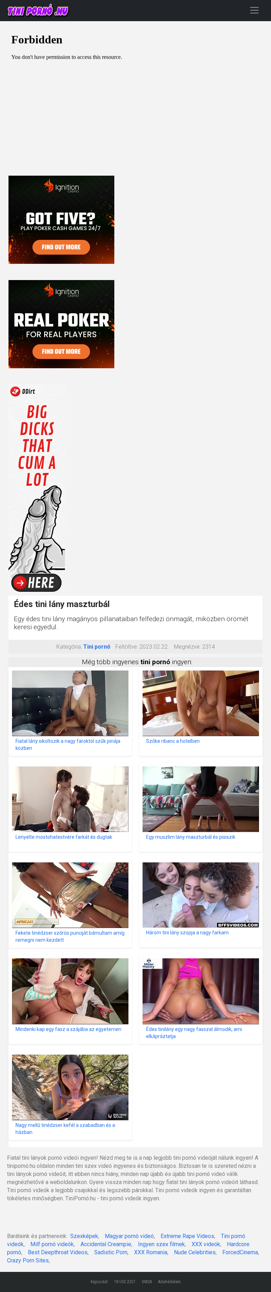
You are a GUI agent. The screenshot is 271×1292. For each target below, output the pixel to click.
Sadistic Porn (110, 1252)
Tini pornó (96, 646)
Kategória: (69, 646)
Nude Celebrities (195, 1252)
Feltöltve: (126, 646)
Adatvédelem (169, 1281)
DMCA (147, 1281)
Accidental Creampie (105, 1244)
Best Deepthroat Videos (58, 1252)
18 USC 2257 (125, 1281)
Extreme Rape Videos (187, 1236)
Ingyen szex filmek (161, 1244)
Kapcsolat (99, 1281)
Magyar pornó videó (129, 1236)
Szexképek (84, 1236)
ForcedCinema (240, 1252)
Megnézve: (187, 646)
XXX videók (206, 1244)
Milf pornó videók (52, 1244)
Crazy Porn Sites (28, 1260)
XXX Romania (150, 1252)
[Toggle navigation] (254, 10)
